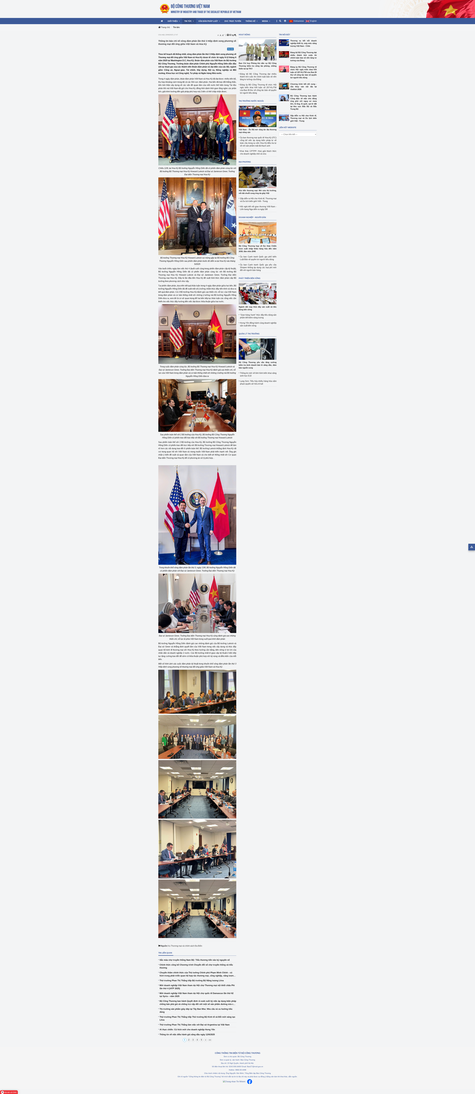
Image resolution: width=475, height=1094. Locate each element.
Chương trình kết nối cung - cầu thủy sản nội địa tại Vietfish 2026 (303, 86)
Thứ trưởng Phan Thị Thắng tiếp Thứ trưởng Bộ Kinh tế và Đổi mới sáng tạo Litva (197, 1018)
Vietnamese (298, 21)
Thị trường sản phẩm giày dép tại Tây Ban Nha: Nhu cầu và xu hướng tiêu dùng (196, 1010)
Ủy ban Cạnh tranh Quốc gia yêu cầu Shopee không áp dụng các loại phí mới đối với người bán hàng (258, 267)
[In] (228, 35)
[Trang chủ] (201, 9)
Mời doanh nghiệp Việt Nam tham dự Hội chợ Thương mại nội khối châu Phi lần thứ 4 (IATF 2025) (197, 987)
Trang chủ (165, 27)
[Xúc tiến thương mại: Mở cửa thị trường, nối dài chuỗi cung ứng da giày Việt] (257, 177)
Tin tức (176, 27)
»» (210, 1040)
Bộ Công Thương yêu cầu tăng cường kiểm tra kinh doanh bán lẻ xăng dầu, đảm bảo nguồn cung (257, 365)
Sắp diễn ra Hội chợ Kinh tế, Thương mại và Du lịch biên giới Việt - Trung (303, 118)
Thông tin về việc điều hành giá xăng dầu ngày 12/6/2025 (187, 1034)
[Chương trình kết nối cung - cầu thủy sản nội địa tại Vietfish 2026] (284, 86)
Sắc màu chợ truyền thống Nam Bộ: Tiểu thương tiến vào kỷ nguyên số (195, 960)
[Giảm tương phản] (235, 35)
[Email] (230, 35)
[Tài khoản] (285, 21)
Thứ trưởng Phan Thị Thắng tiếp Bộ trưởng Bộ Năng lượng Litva (192, 980)
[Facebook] (249, 1081)
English (313, 21)
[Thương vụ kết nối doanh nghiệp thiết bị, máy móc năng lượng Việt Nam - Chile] (284, 42)
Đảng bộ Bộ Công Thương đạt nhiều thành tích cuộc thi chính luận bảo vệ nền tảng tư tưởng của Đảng (258, 76)
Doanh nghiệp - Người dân (252, 217)
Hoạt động (244, 35)
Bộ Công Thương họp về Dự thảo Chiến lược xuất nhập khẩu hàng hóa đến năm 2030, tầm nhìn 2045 (257, 248)
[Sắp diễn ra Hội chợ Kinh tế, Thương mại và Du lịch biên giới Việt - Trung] (284, 117)
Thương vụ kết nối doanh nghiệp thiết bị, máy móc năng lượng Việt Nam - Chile (303, 43)
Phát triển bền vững (249, 278)
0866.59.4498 (240, 1070)
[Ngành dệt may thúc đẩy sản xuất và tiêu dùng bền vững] (257, 293)
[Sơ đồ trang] (471, 547)
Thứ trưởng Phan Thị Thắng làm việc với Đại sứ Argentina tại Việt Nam (195, 1025)
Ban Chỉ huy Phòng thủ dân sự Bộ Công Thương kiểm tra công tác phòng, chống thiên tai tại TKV (257, 66)
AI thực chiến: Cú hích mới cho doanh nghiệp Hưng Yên (187, 1029)
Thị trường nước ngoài (251, 101)
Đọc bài (230, 49)
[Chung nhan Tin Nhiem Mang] (234, 1081)
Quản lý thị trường (249, 334)
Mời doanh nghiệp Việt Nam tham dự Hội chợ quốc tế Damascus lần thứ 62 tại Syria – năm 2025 (196, 994)
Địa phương (245, 162)
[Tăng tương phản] (233, 35)
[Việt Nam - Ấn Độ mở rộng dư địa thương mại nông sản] (257, 116)
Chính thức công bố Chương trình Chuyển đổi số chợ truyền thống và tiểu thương (196, 966)
